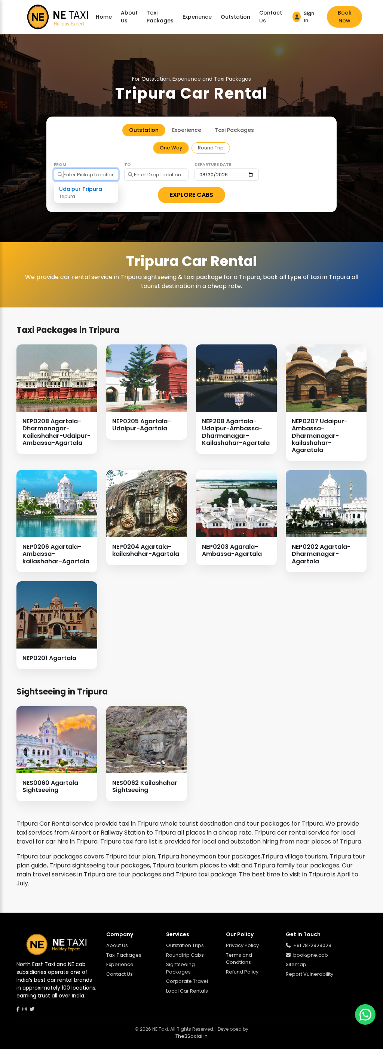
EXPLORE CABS (191, 195)
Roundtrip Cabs (185, 955)
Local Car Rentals (187, 990)
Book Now (345, 16)
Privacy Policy (242, 945)
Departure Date (212, 164)
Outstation (235, 17)
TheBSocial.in (191, 1036)
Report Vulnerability (309, 974)
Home (104, 17)
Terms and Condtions (239, 958)
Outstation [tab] (144, 130)
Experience (197, 17)
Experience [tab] (186, 130)
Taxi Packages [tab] (234, 130)
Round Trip (211, 147)
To (127, 164)
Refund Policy (242, 971)
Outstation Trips (185, 945)
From (60, 164)
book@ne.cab (310, 955)
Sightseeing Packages (180, 968)
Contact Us (270, 16)
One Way (171, 147)
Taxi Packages (160, 16)
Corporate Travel (187, 981)
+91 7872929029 (311, 945)
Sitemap (296, 964)
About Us (129, 16)
